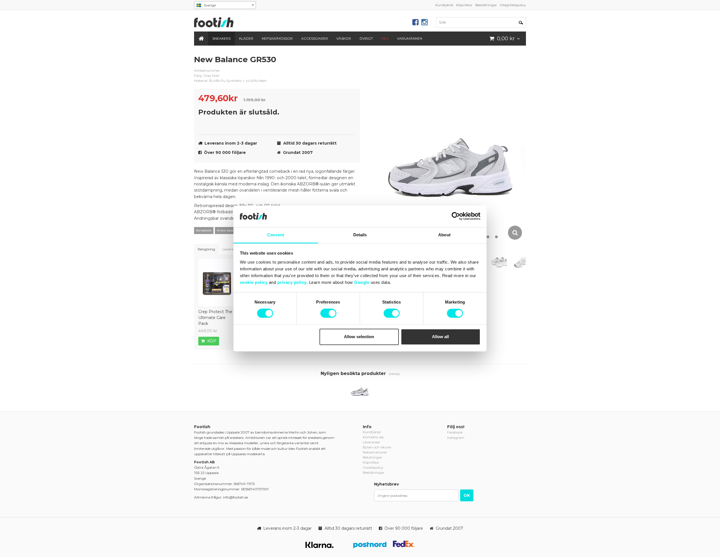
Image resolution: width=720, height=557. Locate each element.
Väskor (343, 38)
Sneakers (221, 38)
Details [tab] (360, 234)
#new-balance (228, 230)
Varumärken (409, 38)
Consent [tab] (275, 234)
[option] (451, 147)
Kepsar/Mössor (277, 38)
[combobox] (225, 5)
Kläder (246, 38)
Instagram (455, 437)
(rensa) (394, 374)
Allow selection (359, 336)
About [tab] (444, 234)
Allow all (440, 336)
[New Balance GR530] (360, 390)
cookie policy (254, 282)
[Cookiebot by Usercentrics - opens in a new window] (455, 216)
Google (361, 282)
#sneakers (204, 230)
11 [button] (488, 236)
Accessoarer (314, 38)
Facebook (455, 432)
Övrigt (366, 38)
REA (385, 38)
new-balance (351, 63)
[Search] (521, 22)
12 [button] (496, 236)
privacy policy (292, 282)
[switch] (328, 313)
